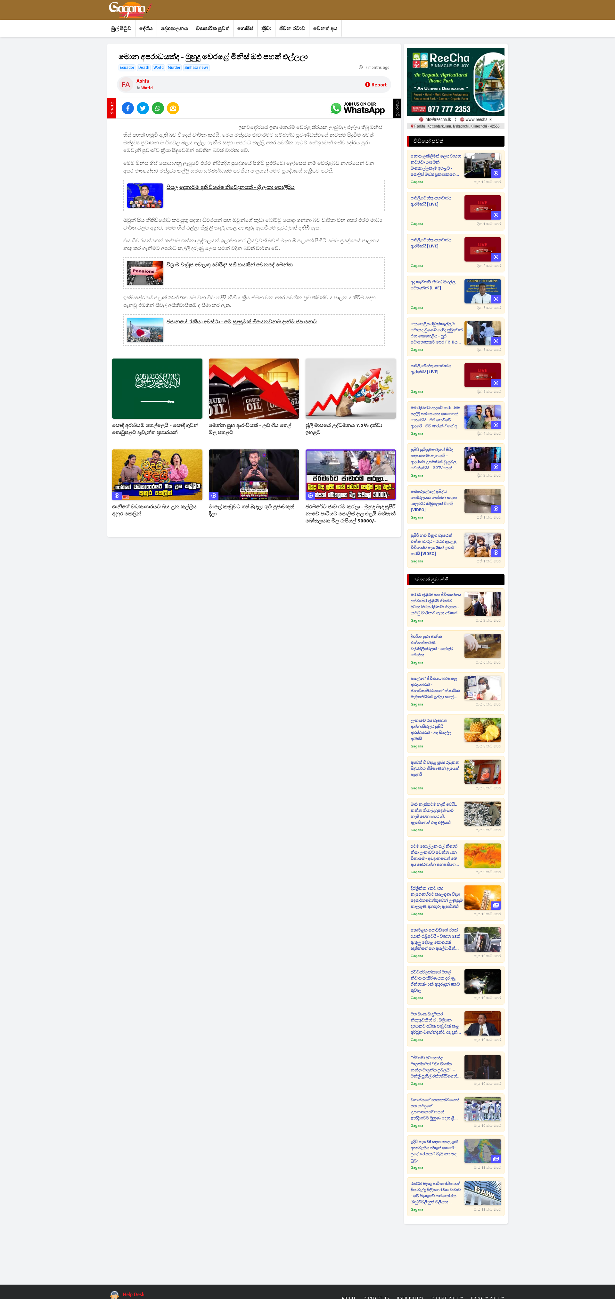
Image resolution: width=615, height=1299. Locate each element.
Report (379, 85)
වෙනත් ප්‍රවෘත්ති (431, 580)
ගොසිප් (245, 28)
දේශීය (146, 28)
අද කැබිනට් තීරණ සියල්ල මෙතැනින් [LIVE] (433, 285)
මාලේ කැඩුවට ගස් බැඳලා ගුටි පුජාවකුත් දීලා (251, 510)
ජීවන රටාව (292, 28)
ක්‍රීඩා (266, 28)
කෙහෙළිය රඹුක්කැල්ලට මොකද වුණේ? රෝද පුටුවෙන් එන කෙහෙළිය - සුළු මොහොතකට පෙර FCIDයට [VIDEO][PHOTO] (437, 333)
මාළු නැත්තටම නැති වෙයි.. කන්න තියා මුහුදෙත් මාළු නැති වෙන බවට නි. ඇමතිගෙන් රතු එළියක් (434, 813)
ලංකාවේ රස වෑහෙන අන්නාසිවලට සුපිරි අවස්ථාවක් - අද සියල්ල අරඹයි (431, 729)
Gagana (417, 182)
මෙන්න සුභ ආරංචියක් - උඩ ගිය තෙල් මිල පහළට (250, 429)
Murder (174, 67)
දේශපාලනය (174, 28)
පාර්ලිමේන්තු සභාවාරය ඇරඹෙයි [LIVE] (431, 369)
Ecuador (127, 67)
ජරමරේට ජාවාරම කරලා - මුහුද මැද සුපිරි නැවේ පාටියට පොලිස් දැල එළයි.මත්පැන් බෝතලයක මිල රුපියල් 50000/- (351, 514)
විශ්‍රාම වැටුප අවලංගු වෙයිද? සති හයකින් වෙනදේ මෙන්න (230, 265)
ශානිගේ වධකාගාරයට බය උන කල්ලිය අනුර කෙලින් (154, 510)
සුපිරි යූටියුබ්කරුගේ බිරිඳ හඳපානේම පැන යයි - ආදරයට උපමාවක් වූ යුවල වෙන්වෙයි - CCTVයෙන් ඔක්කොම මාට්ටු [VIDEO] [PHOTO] (433, 459)
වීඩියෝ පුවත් (428, 141)
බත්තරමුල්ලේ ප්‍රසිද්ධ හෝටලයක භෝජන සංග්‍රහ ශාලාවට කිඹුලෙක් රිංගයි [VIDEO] (434, 500)
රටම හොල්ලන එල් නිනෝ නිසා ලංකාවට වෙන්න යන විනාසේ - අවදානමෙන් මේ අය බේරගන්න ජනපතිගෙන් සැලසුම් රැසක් (435, 856)
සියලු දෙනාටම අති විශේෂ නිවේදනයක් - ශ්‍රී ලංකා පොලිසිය (231, 187)
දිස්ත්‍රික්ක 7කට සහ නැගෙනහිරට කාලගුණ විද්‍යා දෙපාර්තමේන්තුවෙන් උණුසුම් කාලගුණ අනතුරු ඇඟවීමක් (437, 897)
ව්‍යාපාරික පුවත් (212, 28)
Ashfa (142, 81)
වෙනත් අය (325, 28)
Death (143, 67)
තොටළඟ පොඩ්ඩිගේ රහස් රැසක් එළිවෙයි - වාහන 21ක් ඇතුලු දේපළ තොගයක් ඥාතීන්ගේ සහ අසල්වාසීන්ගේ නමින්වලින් (436, 940)
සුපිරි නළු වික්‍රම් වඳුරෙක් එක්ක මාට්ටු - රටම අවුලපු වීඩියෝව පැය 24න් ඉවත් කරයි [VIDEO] (433, 544)
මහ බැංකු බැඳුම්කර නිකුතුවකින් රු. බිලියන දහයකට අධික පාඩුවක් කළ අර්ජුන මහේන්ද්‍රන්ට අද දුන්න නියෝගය (436, 1024)
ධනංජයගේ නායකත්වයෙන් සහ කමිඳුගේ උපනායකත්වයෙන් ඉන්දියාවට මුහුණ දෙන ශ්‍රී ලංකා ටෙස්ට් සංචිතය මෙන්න (436, 1109)
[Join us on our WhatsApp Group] (357, 108)
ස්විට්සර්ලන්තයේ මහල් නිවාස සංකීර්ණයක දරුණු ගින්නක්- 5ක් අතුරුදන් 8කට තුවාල (435, 981)
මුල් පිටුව (121, 28)
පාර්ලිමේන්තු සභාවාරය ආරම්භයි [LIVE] (431, 201)
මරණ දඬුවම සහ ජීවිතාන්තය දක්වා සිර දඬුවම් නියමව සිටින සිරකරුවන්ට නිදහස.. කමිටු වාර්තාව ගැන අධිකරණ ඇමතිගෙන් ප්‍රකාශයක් (436, 604)
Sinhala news (196, 67)
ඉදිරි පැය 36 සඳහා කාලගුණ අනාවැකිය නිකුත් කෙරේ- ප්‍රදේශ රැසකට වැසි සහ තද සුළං (434, 1151)
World (158, 67)
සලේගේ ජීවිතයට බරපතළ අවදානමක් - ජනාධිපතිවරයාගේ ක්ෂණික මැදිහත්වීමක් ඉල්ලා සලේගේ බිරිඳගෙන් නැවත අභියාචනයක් (435, 688)
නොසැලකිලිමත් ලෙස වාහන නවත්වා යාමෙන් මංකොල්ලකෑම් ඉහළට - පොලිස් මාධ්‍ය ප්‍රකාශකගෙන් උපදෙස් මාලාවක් (436, 166)
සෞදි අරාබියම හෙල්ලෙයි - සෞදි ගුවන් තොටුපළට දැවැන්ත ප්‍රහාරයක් (155, 429)
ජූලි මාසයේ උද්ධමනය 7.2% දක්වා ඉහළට (344, 429)
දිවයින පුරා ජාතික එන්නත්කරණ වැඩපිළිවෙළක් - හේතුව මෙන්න (432, 646)
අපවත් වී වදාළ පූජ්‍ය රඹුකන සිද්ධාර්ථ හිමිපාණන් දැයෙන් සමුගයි (435, 768)
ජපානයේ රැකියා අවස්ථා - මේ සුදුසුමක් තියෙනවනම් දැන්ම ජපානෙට (242, 322)
